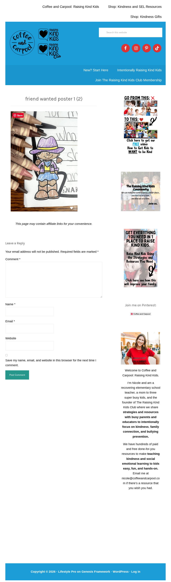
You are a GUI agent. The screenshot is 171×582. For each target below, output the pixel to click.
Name (10, 304)
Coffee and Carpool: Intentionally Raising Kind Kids (35, 43)
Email (10, 321)
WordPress (121, 571)
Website (10, 338)
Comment (12, 259)
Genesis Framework (95, 571)
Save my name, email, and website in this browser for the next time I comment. (50, 363)
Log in (135, 571)
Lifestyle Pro (67, 571)
